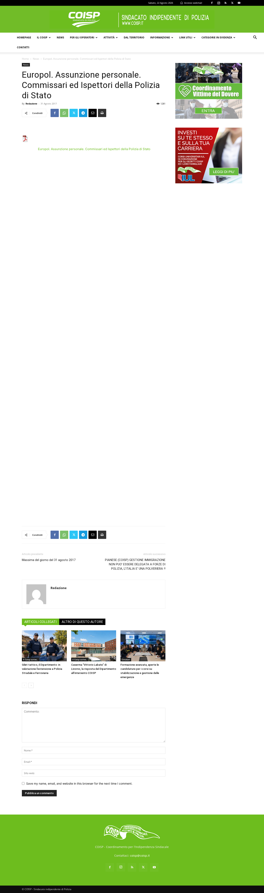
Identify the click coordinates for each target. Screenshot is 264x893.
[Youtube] (239, 3)
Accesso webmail (193, 2)
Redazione (31, 103)
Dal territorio (134, 37)
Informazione (160, 37)
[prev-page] (24, 685)
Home (25, 58)
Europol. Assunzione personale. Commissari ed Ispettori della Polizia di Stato (94, 149)
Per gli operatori (82, 37)
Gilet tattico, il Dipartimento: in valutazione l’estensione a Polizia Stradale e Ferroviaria (42, 669)
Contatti (23, 47)
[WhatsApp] (64, 113)
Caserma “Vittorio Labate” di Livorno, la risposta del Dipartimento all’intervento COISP (93, 669)
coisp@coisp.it (140, 855)
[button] (255, 38)
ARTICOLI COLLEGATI (40, 622)
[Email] (92, 113)
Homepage (24, 37)
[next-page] (31, 685)
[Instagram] (219, 3)
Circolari (126, 659)
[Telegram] (83, 113)
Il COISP (42, 37)
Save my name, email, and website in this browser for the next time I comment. (79, 783)
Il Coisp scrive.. (30, 659)
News (60, 37)
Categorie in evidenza (217, 37)
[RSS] (225, 3)
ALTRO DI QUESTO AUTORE (82, 622)
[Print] (102, 113)
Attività (109, 37)
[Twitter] (232, 3)
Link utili (185, 37)
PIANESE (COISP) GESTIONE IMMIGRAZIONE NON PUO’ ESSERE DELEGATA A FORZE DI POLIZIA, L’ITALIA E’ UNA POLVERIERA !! (135, 564)
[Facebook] (212, 3)
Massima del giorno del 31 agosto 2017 (48, 560)
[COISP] (132, 19)
